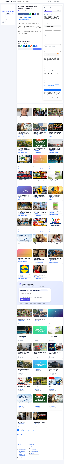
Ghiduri (19, 444)
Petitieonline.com (8, 1)
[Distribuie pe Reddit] (31, 46)
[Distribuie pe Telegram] (29, 46)
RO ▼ (15, 1)
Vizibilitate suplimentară (24, 19)
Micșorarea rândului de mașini (50, 64)
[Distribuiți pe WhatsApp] (30, 14)
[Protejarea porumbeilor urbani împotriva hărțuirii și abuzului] (24, 193)
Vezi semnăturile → (47, 12)
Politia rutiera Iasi (48, 78)
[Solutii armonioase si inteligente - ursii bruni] (40, 241)
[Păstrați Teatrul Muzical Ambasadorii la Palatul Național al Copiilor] (40, 178)
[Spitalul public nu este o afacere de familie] (24, 241)
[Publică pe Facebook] (24, 46)
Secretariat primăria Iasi (49, 80)
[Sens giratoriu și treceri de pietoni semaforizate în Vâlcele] (40, 130)
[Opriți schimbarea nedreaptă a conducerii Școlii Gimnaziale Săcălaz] (40, 272)
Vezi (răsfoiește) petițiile (21, 1)
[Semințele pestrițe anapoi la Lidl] (55, 209)
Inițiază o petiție (56, 1)
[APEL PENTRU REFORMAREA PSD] (24, 177)
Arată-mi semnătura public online (50, 68)
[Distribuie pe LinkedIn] (34, 46)
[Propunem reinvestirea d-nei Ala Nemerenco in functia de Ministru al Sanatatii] (40, 225)
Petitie (21, 17)
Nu (49, 87)
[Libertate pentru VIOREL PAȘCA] (40, 114)
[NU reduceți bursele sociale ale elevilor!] (24, 225)
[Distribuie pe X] (33, 14)
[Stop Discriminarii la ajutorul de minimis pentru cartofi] (55, 256)
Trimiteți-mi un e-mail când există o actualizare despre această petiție (52, 71)
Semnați (52, 90)
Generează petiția (25, 299)
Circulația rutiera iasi (49, 82)
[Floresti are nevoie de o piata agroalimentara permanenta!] (55, 146)
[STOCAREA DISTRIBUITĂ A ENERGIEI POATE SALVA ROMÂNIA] (24, 162)
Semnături (27, 17)
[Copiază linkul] (38, 14)
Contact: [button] (28, 1)
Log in (50, 1)
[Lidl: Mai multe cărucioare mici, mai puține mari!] (24, 272)
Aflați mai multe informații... (8, 11)
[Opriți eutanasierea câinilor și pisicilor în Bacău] (40, 146)
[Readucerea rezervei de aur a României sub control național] (55, 193)
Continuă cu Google (50, 26)
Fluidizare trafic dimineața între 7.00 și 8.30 (52, 62)
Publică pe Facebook (24, 14)
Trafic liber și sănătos (49, 66)
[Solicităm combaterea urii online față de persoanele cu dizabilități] (24, 115)
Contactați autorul (22, 38)
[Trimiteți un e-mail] (35, 14)
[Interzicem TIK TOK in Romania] (24, 256)
